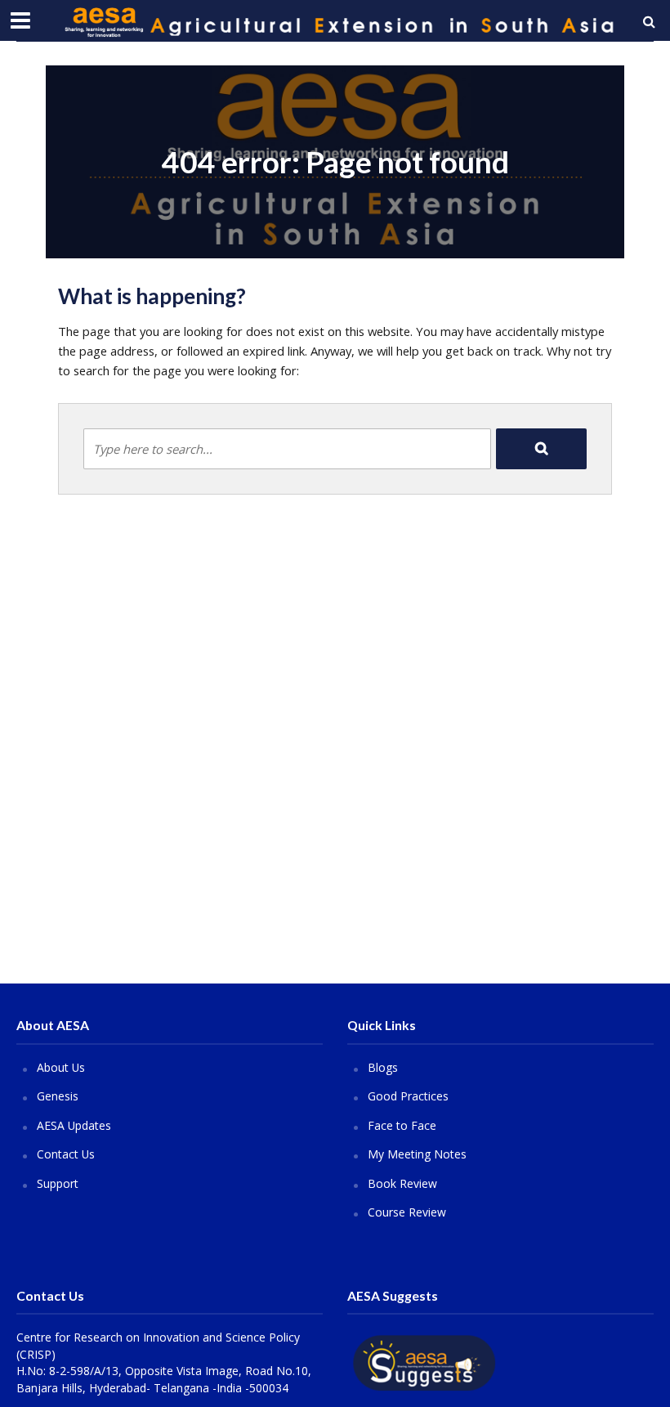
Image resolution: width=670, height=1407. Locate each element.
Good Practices (408, 1096)
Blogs (383, 1067)
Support (57, 1183)
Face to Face (402, 1125)
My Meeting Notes (417, 1154)
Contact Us (66, 1154)
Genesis (57, 1096)
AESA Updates (74, 1125)
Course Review (407, 1212)
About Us (61, 1067)
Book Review (402, 1183)
